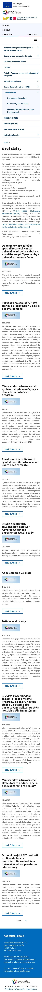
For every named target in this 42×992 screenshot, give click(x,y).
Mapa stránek (31, 989)
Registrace (33, 34)
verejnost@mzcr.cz (27, 962)
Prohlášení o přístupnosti (15, 989)
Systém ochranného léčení (15, 62)
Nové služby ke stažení (17, 98)
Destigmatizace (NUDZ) (14, 129)
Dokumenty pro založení (17, 104)
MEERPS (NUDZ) (11, 124)
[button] (7, 30)
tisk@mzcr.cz (25, 971)
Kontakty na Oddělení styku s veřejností (19, 959)
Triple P (7, 67)
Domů (7, 25)
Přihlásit (8, 34)
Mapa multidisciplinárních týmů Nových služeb (20, 110)
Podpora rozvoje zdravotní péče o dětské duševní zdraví (18, 49)
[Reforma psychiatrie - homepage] (12, 12)
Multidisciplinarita (11, 135)
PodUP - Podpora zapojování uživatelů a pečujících (21, 74)
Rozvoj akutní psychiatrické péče (18, 56)
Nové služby (10, 92)
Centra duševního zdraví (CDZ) (17, 87)
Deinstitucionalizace (12, 81)
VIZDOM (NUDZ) (11, 118)
